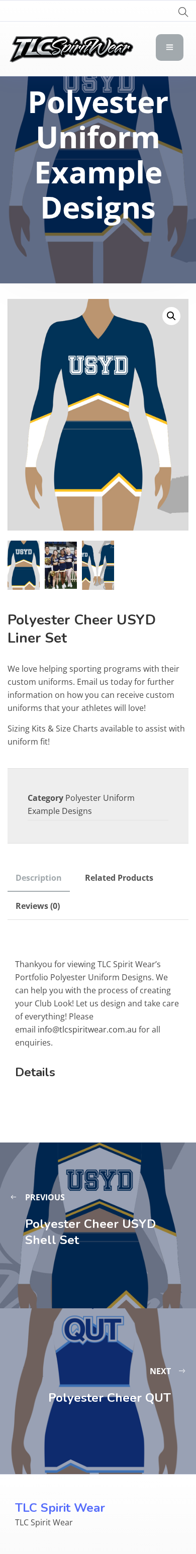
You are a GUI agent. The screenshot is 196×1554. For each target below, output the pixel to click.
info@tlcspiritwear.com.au (87, 1029)
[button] (171, 316)
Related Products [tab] (119, 877)
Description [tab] (39, 877)
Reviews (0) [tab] (38, 905)
